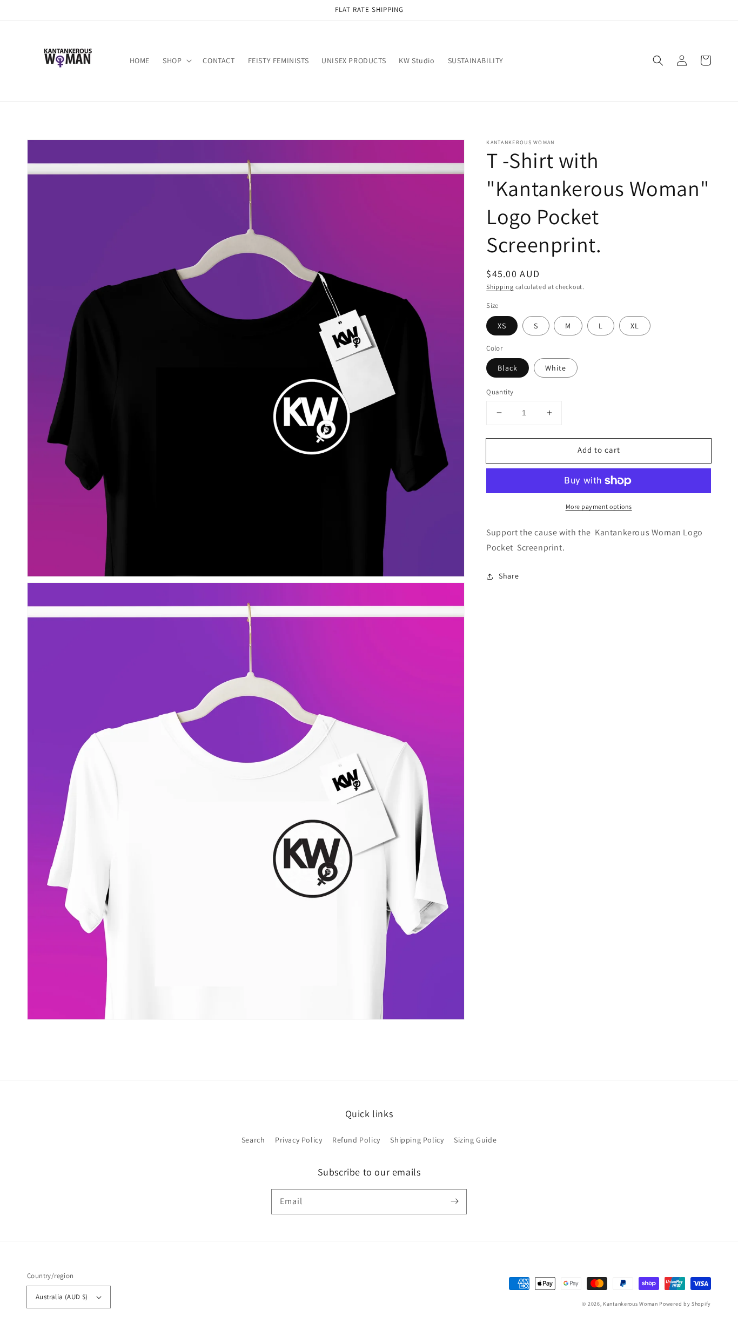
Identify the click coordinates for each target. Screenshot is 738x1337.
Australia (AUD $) (62, 1296)
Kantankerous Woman (630, 1303)
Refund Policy (356, 1140)
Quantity (499, 392)
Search (253, 1140)
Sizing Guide (475, 1140)
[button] (658, 60)
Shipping (500, 287)
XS (502, 326)
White (555, 368)
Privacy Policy (298, 1140)
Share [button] (509, 576)
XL (634, 326)
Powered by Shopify (685, 1303)
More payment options (599, 506)
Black (508, 368)
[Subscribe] (454, 1201)
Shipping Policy (417, 1140)
